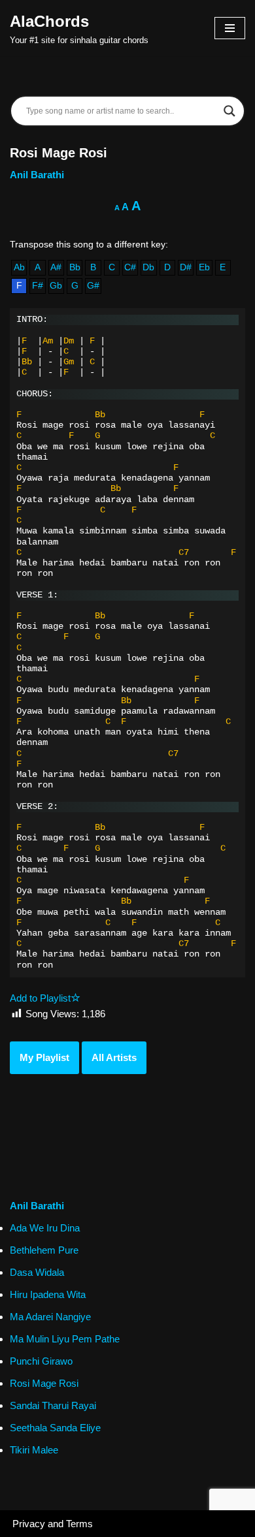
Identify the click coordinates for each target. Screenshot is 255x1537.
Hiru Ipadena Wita (48, 1294)
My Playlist (44, 1057)
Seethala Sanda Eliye (55, 1427)
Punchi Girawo (41, 1361)
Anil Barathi (37, 174)
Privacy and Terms (52, 1523)
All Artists (114, 1057)
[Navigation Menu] (229, 28)
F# (37, 286)
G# (93, 286)
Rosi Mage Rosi (44, 1383)
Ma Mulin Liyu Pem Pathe (65, 1338)
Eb (204, 267)
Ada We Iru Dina (45, 1227)
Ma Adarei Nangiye (50, 1316)
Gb (56, 286)
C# (130, 267)
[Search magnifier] (229, 111)
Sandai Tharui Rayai (53, 1405)
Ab (19, 267)
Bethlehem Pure (44, 1250)
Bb (74, 267)
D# (186, 267)
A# (55, 267)
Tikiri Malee (34, 1449)
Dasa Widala (37, 1272)
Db (148, 267)
